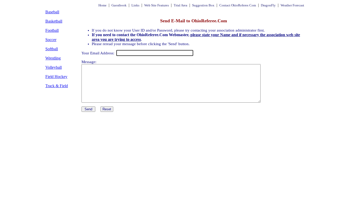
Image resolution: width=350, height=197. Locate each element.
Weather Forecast (292, 5)
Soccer (50, 39)
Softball (51, 49)
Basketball (53, 21)
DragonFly (268, 5)
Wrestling (53, 58)
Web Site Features (156, 5)
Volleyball (53, 67)
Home (102, 5)
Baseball (52, 12)
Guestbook (119, 5)
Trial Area (180, 5)
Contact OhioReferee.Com (237, 5)
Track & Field (56, 86)
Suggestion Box (203, 5)
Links (135, 5)
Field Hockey (56, 76)
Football (52, 30)
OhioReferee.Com (55, 5)
